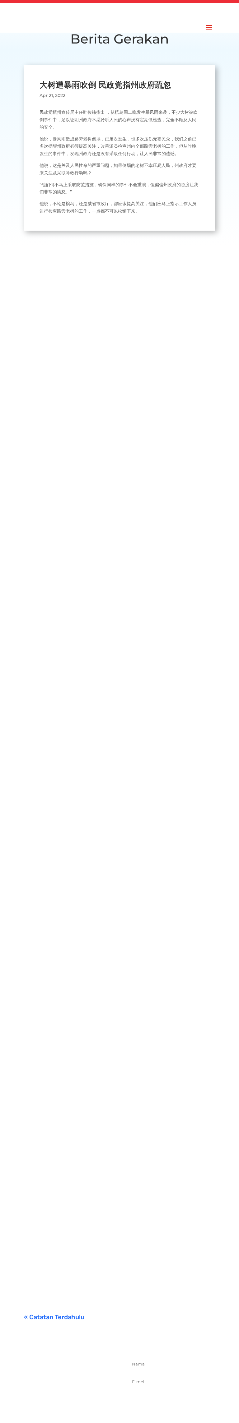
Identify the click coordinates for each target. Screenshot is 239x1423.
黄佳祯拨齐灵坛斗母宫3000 (89, 1037)
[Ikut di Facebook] (54, 1398)
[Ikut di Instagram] (81, 1398)
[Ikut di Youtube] (95, 1398)
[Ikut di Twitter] (67, 1398)
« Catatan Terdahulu (54, 1317)
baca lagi (40, 447)
